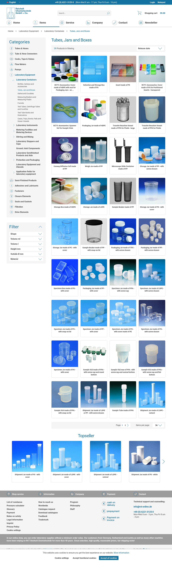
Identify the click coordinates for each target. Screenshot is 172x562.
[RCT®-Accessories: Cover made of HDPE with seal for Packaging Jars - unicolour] (64, 69)
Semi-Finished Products (26, 180)
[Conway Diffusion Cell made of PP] (64, 150)
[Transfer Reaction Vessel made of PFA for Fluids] (152, 109)
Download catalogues (48, 512)
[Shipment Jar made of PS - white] (144, 456)
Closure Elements (23, 196)
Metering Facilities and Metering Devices (26, 131)
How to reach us (45, 502)
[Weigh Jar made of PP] (94, 150)
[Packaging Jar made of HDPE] (94, 109)
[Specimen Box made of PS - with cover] (64, 272)
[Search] (108, 13)
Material (14, 259)
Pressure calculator (15, 505)
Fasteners (19, 191)
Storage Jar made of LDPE (93, 207)
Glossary (11, 509)
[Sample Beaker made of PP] (123, 191)
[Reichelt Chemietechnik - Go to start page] (19, 13)
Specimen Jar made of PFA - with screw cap (123, 289)
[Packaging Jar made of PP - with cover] (94, 272)
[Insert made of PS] (123, 69)
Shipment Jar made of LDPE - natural (152, 411)
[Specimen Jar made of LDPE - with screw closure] (152, 272)
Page (118, 425)
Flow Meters (20, 64)
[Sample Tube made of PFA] (123, 394)
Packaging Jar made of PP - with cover (94, 289)
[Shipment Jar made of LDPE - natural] (152, 394)
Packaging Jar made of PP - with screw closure (152, 249)
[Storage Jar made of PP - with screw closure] (152, 150)
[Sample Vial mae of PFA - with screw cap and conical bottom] (123, 354)
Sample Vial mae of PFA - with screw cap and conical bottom (123, 371)
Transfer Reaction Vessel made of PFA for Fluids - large (123, 127)
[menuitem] (154, 2)
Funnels (21, 103)
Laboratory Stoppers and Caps (27, 142)
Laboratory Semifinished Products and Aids (27, 154)
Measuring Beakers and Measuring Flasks (27, 98)
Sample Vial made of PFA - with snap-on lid (64, 411)
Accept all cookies (108, 558)
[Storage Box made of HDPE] (64, 191)
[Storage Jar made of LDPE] (94, 191)
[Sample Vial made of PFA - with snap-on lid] (64, 394)
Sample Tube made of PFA (122, 410)
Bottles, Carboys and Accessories (26, 85)
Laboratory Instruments (27, 125)
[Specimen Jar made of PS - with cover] (64, 354)
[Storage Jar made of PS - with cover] (152, 191)
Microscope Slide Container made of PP (123, 167)
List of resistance (14, 502)
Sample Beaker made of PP (123, 207)
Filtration (19, 207)
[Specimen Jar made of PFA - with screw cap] (123, 272)
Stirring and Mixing (24, 137)
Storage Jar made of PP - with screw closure (152, 167)
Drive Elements (21, 212)
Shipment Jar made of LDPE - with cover (66, 476)
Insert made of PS (123, 85)
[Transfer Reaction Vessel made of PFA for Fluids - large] (123, 109)
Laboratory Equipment (25, 75)
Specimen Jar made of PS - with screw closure (152, 330)
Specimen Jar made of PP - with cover (94, 330)
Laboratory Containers (26, 80)
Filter (14, 226)
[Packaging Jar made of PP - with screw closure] (152, 231)
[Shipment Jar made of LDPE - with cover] (66, 456)
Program (74, 502)
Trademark (43, 520)
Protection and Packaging (28, 160)
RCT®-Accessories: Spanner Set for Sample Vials (64, 127)
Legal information (15, 520)
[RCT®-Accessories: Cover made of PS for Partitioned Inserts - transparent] (152, 69)
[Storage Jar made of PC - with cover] (64, 231)
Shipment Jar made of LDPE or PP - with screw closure (94, 411)
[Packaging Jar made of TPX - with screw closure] (123, 231)
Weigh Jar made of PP (94, 166)
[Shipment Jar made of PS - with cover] (27, 456)
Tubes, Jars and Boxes (26, 90)
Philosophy (75, 505)
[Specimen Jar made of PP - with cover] (94, 313)
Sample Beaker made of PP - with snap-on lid (93, 249)
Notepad (161, 2)
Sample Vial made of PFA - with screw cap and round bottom (93, 372)
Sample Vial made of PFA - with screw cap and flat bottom (152, 372)
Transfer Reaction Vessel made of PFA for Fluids (152, 127)
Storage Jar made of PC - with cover (65, 249)
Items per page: (143, 425)
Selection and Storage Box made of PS (94, 86)
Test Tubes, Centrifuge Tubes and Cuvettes (29, 108)
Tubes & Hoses (21, 48)
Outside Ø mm (17, 254)
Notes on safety (14, 516)
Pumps (18, 69)
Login (152, 2)
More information (121, 553)
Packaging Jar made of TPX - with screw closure (122, 249)
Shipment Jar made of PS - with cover (27, 476)
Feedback (42, 516)
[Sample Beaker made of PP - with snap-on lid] (94, 231)
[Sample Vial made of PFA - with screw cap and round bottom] (94, 354)
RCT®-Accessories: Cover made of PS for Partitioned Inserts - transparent (152, 87)
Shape (13, 234)
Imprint (10, 523)
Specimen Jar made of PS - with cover (65, 371)
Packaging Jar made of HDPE (94, 126)
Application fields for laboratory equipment (26, 172)
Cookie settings (14, 530)
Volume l (15, 244)
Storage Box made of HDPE (65, 207)
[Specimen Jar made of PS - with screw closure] (152, 313)
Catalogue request (46, 509)
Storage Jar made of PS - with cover (152, 208)
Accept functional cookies (84, 558)
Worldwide (43, 505)
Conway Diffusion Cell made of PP (65, 167)
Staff (72, 509)
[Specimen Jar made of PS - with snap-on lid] (64, 313)
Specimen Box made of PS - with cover (65, 289)
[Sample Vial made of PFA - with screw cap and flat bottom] (152, 354)
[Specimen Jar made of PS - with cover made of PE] (123, 313)
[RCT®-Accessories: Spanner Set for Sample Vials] (64, 109)
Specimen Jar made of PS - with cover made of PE (123, 330)
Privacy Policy (13, 527)
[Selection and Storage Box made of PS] (94, 69)
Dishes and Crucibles (26, 94)
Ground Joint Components (28, 148)
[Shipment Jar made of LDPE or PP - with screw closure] (94, 394)
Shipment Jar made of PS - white (144, 475)
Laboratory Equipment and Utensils (28, 165)
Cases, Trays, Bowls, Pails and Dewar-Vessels (29, 120)
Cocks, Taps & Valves (24, 59)
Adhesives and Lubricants (26, 186)
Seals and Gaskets (23, 201)
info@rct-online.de (143, 506)
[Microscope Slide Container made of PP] (123, 150)
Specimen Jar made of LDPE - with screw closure (152, 289)
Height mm (16, 249)
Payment (11, 512)
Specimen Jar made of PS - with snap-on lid (65, 330)
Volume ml (15, 239)
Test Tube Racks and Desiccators (26, 114)
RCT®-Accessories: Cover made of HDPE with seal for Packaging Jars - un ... (65, 87)
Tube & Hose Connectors (26, 54)
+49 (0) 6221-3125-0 (64, 2)
